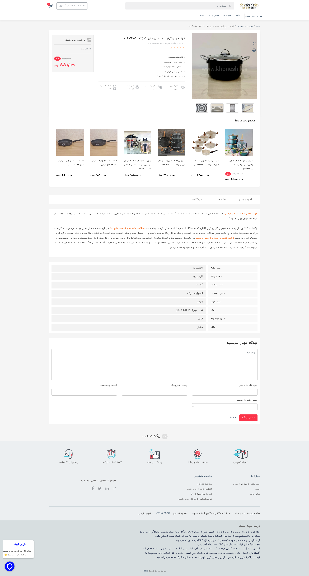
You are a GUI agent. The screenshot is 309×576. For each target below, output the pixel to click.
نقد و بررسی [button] (246, 200)
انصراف (232, 417)
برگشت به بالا (151, 436)
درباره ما (227, 15)
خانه (237, 15)
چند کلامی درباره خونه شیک (246, 483)
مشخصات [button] (220, 200)
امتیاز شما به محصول (246, 400)
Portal (145, 571)
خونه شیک (207, 536)
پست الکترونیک (179, 385)
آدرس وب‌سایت (108, 385)
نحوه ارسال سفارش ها (201, 494)
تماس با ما (214, 15)
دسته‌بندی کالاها (252, 16)
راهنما (202, 15)
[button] (52, 6)
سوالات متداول (204, 483)
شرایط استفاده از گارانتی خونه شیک (195, 499)
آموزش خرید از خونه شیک (199, 488)
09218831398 (163, 513)
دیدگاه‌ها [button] (197, 200)
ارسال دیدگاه (248, 417)
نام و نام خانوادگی (248, 385)
